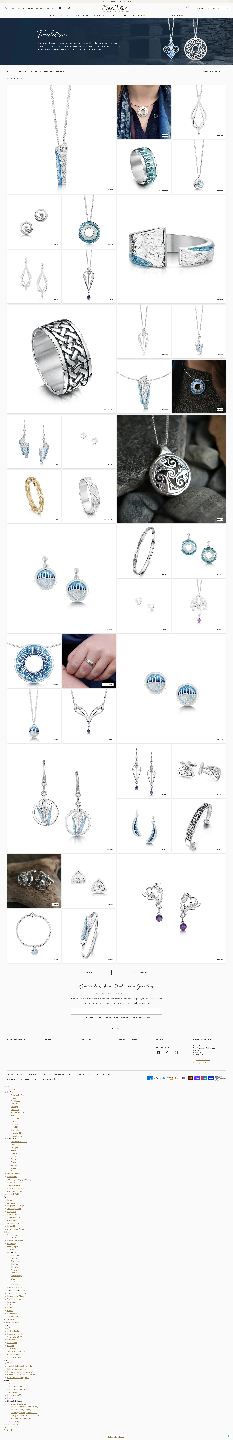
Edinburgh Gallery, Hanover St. (20, 1372)
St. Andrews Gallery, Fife (18, 1377)
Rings (68, 16)
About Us (176, 16)
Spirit (13, 1278)
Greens (14, 1153)
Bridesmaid (12, 1313)
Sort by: (205, 71)
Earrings (14, 1106)
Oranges (14, 1147)
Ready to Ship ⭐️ (14, 1188)
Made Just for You (14, 1395)
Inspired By (16, 1255)
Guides (42, 8)
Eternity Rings (13, 1214)
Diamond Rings (13, 1223)
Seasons (11, 1249)
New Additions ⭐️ (12, 1322)
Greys (13, 1168)
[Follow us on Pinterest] (64, 8)
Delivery (10, 1398)
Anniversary (12, 1316)
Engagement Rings (15, 1205)
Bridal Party (12, 1305)
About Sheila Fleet (15, 1386)
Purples (14, 1159)
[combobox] (218, 8)
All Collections (13, 1238)
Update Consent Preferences (64, 1074)
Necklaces (15, 1101)
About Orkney (13, 1421)
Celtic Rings (12, 1220)
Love (13, 1281)
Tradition (15, 1284)
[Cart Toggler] (192, 8)
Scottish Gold (127, 16)
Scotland (15, 1273)
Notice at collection (116, 1437)
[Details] (61, 139)
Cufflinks (14, 1121)
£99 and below (14, 1185)
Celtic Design (16, 1275)
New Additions (13, 1173)
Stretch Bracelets (18, 1112)
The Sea (14, 1264)
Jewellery (55, 16)
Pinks (13, 1162)
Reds (13, 1144)
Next (142, 972)
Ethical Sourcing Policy (101, 1074)
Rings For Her (17, 1136)
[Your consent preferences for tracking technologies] (228, 1435)
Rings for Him (17, 1133)
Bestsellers (12, 1176)
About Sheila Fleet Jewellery (19, 1389)
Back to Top (116, 1028)
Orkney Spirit (12, 1246)
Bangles (14, 1115)
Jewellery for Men (15, 1182)
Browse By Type (18, 1095)
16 (135, 973)
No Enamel (15, 1171)
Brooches (15, 1118)
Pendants (15, 1104)
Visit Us (163, 16)
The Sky (14, 1267)
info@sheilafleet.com (203, 1063)
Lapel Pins (15, 1127)
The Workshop (13, 1392)
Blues (13, 1156)
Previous (92, 972)
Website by (47, 1079)
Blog (36, 8)
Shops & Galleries (18, 1404)
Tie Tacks (15, 1130)
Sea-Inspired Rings (15, 1229)
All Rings (11, 1203)
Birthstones (12, 1340)
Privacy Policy (146, 1017)
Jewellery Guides (11, 1424)
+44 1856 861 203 (203, 1060)
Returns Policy (84, 1074)
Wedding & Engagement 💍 (19, 1179)
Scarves (10, 1345)
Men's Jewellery (14, 1357)
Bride (9, 1307)
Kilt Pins (14, 1124)
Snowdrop (11, 1243)
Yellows (14, 1150)
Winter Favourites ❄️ (16, 1351)
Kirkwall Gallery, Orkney (17, 1369)
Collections (82, 16)
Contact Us (51, 8)
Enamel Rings (13, 1226)
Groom (10, 1310)
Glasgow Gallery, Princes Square (21, 1374)
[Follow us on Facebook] (60, 8)
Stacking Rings (13, 1217)
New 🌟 (141, 16)
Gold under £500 (14, 1191)
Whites (14, 1165)
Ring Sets (11, 1211)
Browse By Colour (19, 1141)
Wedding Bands (14, 1208)
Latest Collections (15, 1240)
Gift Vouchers (28, 8)
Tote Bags (11, 1348)
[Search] (227, 8)
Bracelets (15, 1109)
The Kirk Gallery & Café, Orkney (21, 1366)
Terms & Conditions (14, 1074)
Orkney (14, 1258)
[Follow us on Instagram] (69, 8)
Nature (14, 1270)
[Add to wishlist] (187, 8)
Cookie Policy (44, 1074)
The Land (15, 1261)
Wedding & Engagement (105, 16)
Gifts (151, 16)
